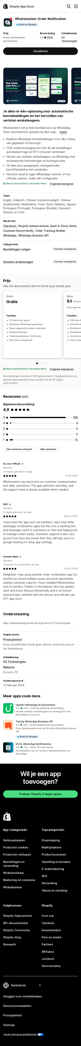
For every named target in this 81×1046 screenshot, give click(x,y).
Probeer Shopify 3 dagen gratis (40, 794)
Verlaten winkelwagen (18, 262)
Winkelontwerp (13, 872)
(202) (50, 37)
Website (9, 667)
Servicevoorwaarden (17, 1005)
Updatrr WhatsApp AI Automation (35, 704)
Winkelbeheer (12, 887)
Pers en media (51, 937)
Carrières (48, 923)
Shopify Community (16, 930)
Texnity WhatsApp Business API (34, 721)
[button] (40, 710)
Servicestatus (51, 966)
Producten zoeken (15, 847)
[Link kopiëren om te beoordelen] (22, 464)
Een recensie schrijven (19, 449)
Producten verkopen (17, 854)
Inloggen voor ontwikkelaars (22, 996)
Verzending (49, 883)
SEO (44, 876)
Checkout (9, 226)
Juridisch (48, 958)
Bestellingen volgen (16, 249)
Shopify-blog (12, 937)
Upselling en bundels (56, 861)
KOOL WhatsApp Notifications (33, 744)
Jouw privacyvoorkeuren (20, 1034)
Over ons (48, 915)
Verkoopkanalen (14, 840)
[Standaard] (44, 363)
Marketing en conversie (19, 880)
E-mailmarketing (53, 869)
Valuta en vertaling (54, 890)
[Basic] (39, 363)
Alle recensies (48, 449)
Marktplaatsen (51, 847)
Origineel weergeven (62, 183)
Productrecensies (54, 854)
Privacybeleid (12, 639)
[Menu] (76, 6)
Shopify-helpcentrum (17, 915)
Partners (47, 944)
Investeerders (51, 930)
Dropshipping (51, 840)
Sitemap (9, 1025)
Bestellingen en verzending (13, 863)
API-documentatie (15, 923)
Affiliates (48, 951)
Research (9, 944)
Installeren (40, 51)
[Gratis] (37, 363)
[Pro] (41, 363)
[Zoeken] (69, 6)
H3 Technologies (14, 661)
